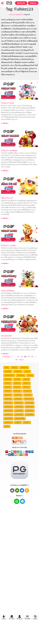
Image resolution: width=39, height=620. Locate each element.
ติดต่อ (35, 618)
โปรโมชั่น (27, 618)
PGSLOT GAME (20, 418)
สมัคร (4, 618)
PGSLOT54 (8, 394)
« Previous (6, 357)
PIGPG (7, 426)
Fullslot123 (18, 14)
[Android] (17, 490)
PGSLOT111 (8, 402)
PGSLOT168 (29, 402)
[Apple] (12, 490)
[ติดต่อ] (35, 616)
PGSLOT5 (17, 387)
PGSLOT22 (27, 390)
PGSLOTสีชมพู (7, 291)
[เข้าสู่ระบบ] (19, 616)
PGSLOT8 (7, 390)
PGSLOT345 (19, 406)
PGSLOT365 (29, 406)
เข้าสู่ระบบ (19, 618)
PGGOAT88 (6, 336)
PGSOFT (18, 422)
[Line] (16, 501)
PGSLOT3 (26, 383)
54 (29, 357)
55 (32, 357)
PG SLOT (17, 379)
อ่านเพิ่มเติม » (5, 123)
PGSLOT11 (17, 390)
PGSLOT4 (7, 387)
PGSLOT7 (26, 387)
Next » (21, 360)
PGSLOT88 (8, 398)
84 (17, 360)
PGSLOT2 (17, 383)
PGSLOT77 (28, 394)
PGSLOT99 (18, 398)
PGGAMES (8, 371)
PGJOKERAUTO (9, 375)
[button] (2, 3)
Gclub (6, 367)
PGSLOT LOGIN (8, 245)
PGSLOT (26, 379)
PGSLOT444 (8, 410)
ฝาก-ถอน (11, 618)
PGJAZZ (27, 371)
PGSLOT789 (19, 414)
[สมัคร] (4, 616)
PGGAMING (18, 371)
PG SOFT (26, 422)
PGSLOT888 (29, 414)
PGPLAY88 (8, 379)
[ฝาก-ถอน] (12, 616)
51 (18, 357)
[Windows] (22, 490)
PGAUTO (14, 367)
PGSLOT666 (19, 410)
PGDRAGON (24, 367)
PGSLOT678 (29, 410)
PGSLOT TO (8, 422)
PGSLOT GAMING (9, 150)
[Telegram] (22, 501)
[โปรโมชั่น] (27, 616)
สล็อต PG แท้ (6, 198)
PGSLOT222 (8, 406)
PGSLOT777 (8, 414)
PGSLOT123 (18, 402)
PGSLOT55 (18, 394)
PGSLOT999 (8, 418)
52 (22, 357)
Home (11, 14)
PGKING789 (21, 375)
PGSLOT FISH (7, 103)
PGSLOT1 (7, 383)
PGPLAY (30, 375)
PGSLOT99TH (28, 398)
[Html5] (27, 490)
